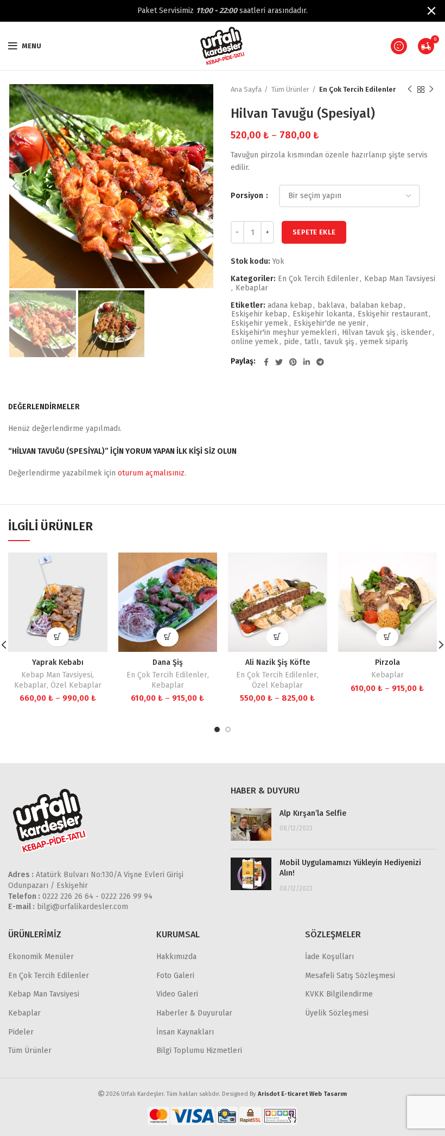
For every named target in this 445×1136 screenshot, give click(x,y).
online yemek (254, 342)
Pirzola (387, 662)
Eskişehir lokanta (322, 314)
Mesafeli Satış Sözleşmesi (350, 975)
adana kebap (290, 305)
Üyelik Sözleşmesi (336, 1013)
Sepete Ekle (314, 232)
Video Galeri (177, 994)
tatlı (311, 342)
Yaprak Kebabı (58, 662)
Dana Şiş (167, 662)
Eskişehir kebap (259, 314)
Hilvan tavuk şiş (369, 332)
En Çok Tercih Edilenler (357, 89)
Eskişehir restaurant (393, 314)
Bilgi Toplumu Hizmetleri (199, 1050)
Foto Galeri (175, 975)
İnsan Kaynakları (185, 1032)
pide (291, 342)
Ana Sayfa (246, 89)
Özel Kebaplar (75, 685)
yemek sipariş (384, 342)
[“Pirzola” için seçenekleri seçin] (387, 636)
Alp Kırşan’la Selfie (312, 813)
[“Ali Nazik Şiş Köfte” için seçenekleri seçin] (277, 636)
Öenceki (409, 89)
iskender (416, 332)
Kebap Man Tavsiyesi (399, 279)
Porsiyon (248, 195)
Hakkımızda (176, 956)
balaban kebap (376, 305)
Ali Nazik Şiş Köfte (277, 662)
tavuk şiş (339, 342)
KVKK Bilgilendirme (339, 994)
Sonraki (431, 89)
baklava (331, 305)
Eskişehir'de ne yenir (330, 323)
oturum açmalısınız (151, 473)
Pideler (21, 1032)
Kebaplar (252, 288)
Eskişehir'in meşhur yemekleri (283, 332)
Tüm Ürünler (290, 89)
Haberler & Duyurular (194, 1013)
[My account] (398, 46)
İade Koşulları (329, 956)
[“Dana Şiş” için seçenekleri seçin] (167, 636)
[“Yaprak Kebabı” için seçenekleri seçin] (57, 636)
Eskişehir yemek (259, 323)
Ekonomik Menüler (41, 956)
